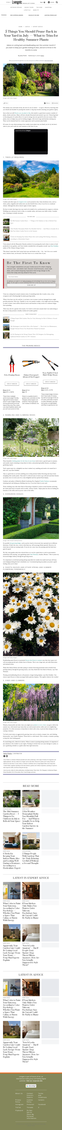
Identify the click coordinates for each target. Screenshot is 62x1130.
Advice (27, 26)
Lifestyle (27, 10)
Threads (30, 1107)
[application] (31, 141)
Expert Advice (38, 26)
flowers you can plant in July (22, 113)
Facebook (42, 1104)
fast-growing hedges (15, 543)
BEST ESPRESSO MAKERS (16, 15)
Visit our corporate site (34, 1081)
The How (39, 7)
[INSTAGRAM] (4, 756)
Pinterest (30, 1104)
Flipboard (19, 1110)
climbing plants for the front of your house (23, 461)
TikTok (18, 1107)
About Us (19, 1093)
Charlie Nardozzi (44, 481)
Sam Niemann (34, 554)
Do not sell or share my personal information (31, 1114)
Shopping (48, 7)
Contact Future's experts (30, 1095)
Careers (41, 1100)
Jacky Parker (23, 55)
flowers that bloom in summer (33, 660)
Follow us (48, 103)
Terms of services (27, 281)
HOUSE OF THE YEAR (34, 15)
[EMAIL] (7, 756)
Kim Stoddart (54, 246)
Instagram (19, 1104)
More (35, 10)
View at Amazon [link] (12, 383)
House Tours (29, 7)
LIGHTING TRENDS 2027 (50, 15)
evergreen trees (22, 202)
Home (20, 26)
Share (7, 103)
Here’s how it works (49, 60)
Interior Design (16, 7)
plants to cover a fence (40, 725)
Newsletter (56, 103)
